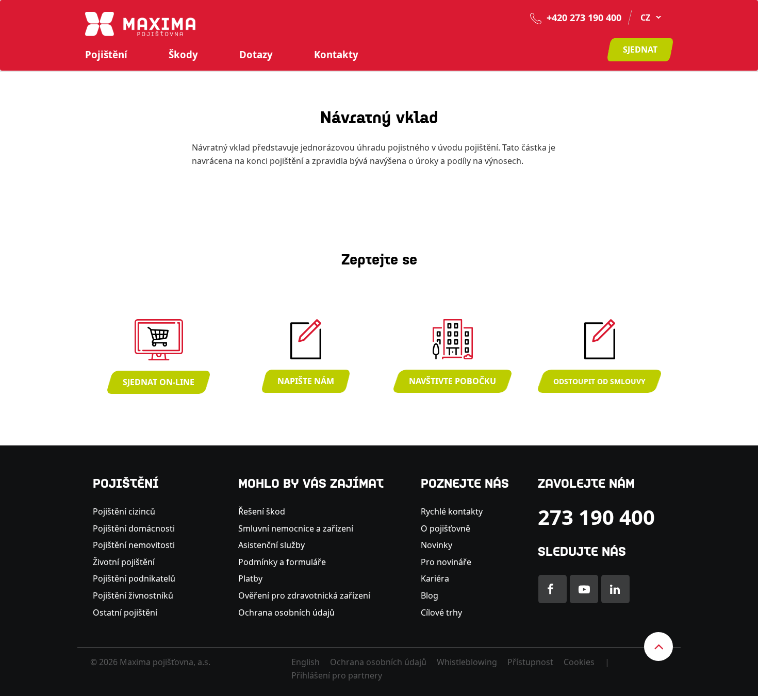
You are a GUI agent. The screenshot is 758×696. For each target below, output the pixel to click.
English (305, 662)
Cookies (579, 662)
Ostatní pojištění (125, 612)
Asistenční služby (271, 545)
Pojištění (106, 54)
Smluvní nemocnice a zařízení (295, 528)
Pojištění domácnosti (134, 528)
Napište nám (305, 381)
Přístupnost (530, 662)
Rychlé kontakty (452, 511)
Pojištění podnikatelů (134, 578)
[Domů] (140, 23)
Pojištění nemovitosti (134, 545)
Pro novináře (446, 562)
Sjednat (640, 49)
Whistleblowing (467, 662)
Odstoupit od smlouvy (599, 381)
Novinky (436, 545)
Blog (429, 595)
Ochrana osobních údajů (286, 612)
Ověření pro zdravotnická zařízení (304, 595)
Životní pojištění (124, 562)
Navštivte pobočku (452, 381)
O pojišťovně (445, 528)
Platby (250, 578)
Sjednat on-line (158, 382)
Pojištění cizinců (124, 511)
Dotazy (256, 54)
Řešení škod (261, 511)
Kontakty (336, 54)
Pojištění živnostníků (133, 595)
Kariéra (435, 578)
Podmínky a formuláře (282, 562)
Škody (183, 54)
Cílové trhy (441, 612)
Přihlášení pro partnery (336, 675)
